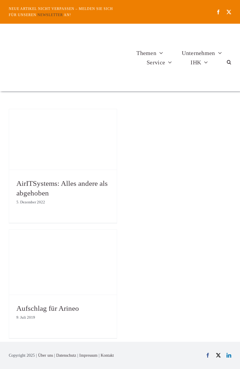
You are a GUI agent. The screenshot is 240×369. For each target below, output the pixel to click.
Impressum (88, 355)
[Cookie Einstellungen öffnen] (13, 361)
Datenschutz (66, 355)
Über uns (45, 355)
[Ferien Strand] (53, 34)
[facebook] (218, 12)
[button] (229, 62)
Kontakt (107, 355)
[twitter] (229, 12)
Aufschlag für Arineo (47, 308)
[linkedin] (229, 355)
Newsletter (50, 15)
